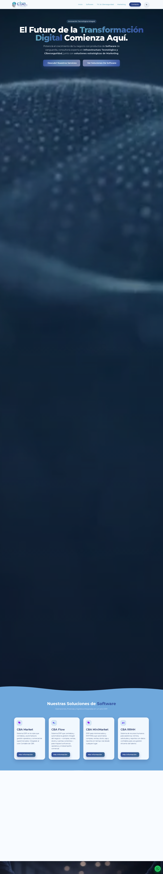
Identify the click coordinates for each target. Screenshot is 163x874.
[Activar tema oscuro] (146, 4)
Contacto (135, 4)
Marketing (121, 4)
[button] (35, 826)
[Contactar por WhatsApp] (158, 869)
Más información (26, 755)
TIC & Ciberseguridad (105, 4)
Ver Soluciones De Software (101, 63)
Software (89, 4)
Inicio (80, 4)
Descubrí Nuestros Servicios (62, 63)
